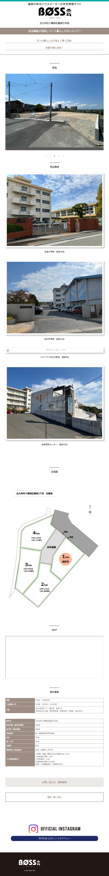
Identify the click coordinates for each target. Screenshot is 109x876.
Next (102, 113)
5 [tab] (63, 156)
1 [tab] (46, 156)
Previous (6, 113)
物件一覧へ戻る (54, 797)
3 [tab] (54, 156)
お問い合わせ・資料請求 (54, 782)
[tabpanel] (54, 112)
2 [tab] (50, 156)
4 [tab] (58, 156)
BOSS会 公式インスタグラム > (54, 838)
